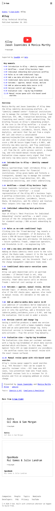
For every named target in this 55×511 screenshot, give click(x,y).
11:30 (4, 358)
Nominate (37, 496)
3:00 (4, 208)
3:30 (4, 229)
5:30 (4, 267)
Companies (6, 496)
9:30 (4, 337)
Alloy (6, 387)
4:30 (4, 249)
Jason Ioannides (24, 384)
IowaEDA (17, 57)
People (17, 496)
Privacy (25, 499)
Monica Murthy (44, 384)
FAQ (16, 499)
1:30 (4, 185)
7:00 (4, 302)
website (15, 387)
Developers (7, 499)
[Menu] (51, 3)
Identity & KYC (15, 391)
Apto (26, 57)
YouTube (35, 499)
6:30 (4, 287)
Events (4, 12)
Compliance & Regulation (34, 391)
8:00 (4, 320)
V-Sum (5, 3)
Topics (27, 496)
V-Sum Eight (14, 12)
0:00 (4, 163)
